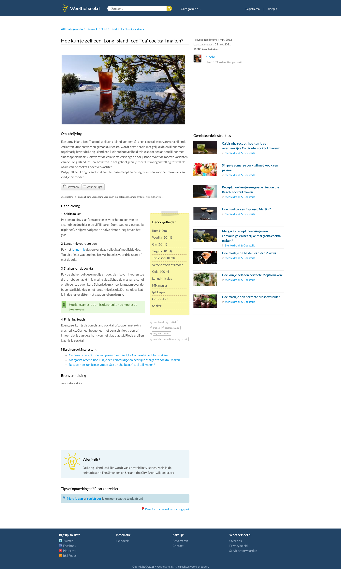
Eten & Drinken (96, 29)
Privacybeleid (238, 545)
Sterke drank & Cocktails (127, 29)
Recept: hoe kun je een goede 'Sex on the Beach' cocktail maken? (112, 364)
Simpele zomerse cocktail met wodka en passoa (250, 167)
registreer (94, 498)
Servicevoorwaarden (243, 550)
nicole (210, 57)
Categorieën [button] (190, 9)
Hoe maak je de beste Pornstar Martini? (249, 253)
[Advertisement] (125, 417)
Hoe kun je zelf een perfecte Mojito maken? (252, 275)
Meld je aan (75, 498)
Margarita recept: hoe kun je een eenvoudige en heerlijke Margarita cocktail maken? (125, 360)
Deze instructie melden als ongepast (167, 509)
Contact (178, 545)
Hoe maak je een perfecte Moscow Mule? (251, 297)
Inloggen (272, 8)
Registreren (252, 8)
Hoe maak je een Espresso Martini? (246, 209)
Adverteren (180, 541)
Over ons (235, 541)
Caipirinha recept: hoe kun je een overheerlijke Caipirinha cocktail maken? (118, 355)
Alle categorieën (72, 29)
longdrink (78, 249)
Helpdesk (122, 541)
